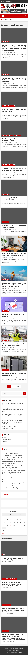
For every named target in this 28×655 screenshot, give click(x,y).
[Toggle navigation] (3, 16)
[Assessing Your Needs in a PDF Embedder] (14, 304)
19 (10, 525)
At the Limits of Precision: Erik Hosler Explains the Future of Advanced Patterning (14, 79)
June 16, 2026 (5, 613)
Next (18, 386)
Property (5, 164)
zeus (23, 488)
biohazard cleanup (5, 453)
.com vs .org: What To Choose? (11, 198)
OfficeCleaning (6, 468)
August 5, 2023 (5, 288)
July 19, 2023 (5, 318)
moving (23, 465)
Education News (7, 604)
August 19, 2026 (6, 561)
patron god (23, 470)
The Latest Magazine (18, 648)
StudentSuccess (19, 484)
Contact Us (5, 443)
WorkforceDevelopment (13, 488)
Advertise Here (5, 441)
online (14, 468)
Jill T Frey (12, 52)
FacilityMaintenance (8, 459)
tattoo (3, 486)
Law (4, 554)
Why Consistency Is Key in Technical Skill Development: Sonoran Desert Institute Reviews (13, 610)
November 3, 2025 (6, 113)
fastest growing (18, 459)
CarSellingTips (17, 455)
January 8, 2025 (6, 199)
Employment (6, 630)
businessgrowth (7, 455)
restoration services (21, 480)
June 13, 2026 (5, 641)
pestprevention (17, 472)
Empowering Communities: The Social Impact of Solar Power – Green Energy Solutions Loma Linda (14, 284)
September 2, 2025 (6, 142)
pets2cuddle (5, 494)
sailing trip (19, 482)
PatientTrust (16, 470)
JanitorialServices (7, 465)
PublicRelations (20, 476)
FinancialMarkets (7, 461)
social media (10, 484)
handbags (4, 463)
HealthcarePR (10, 463)
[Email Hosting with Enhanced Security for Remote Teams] (14, 129)
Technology (6, 41)
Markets (5, 105)
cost (9, 457)
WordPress (19, 652)
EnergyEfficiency (18, 457)
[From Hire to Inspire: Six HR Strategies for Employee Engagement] (14, 244)
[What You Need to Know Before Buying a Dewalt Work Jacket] (14, 334)
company (5, 457)
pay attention (4, 472)
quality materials (7, 478)
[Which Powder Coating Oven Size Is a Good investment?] (14, 363)
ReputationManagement (9, 480)
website (16, 486)
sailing (15, 482)
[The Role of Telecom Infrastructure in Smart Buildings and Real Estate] (14, 158)
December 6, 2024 (6, 229)
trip (12, 486)
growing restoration (19, 461)
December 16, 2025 (6, 83)
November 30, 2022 (6, 377)
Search (24, 393)
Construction (13, 578)
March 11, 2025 (5, 172)
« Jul (3, 533)
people (9, 472)
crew (11, 457)
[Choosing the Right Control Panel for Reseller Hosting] (14, 99)
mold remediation (17, 465)
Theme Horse (16, 650)
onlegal (4, 495)
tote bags (8, 486)
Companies (5, 578)
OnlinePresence (7, 470)
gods (14, 461)
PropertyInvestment (8, 476)
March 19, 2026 (5, 52)
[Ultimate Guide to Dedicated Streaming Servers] (14, 216)
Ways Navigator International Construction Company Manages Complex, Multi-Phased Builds (12, 409)
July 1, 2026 (5, 587)
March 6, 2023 (5, 347)
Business (5, 135)
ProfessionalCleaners (9, 474)
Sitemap (4, 437)
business (14, 453)
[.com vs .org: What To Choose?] (14, 188)
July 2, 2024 (5, 257)
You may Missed (7, 539)
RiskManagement (7, 482)
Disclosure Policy (6, 439)
